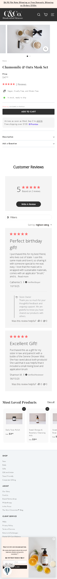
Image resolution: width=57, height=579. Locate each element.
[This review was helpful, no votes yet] (39, 321)
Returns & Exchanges (10, 533)
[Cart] (45, 14)
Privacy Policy (7, 525)
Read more (23, 276)
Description (7, 136)
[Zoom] (45, 49)
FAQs (4, 522)
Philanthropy (7, 502)
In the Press (6, 506)
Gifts (4, 469)
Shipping (5, 106)
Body (4, 465)
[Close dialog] (54, 539)
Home (4, 61)
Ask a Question (9, 143)
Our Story (6, 491)
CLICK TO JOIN (15, 567)
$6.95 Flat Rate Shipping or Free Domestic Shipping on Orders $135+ (28, 4)
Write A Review (28, 204)
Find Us (5, 495)
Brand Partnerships (9, 499)
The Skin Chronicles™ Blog (12, 510)
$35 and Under (8, 472)
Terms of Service (8, 529)
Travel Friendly (7, 476)
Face (4, 461)
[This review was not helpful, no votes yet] (44, 321)
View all (51, 402)
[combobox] (40, 224)
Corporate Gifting (9, 480)
